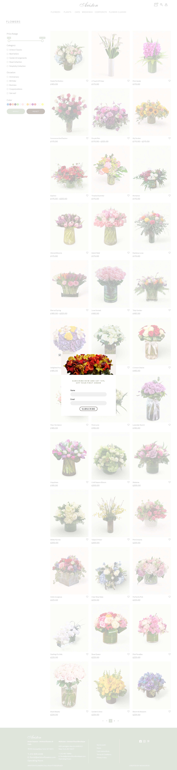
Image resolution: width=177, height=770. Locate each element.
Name (72, 390)
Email (72, 399)
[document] (88, 385)
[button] (60, 355)
